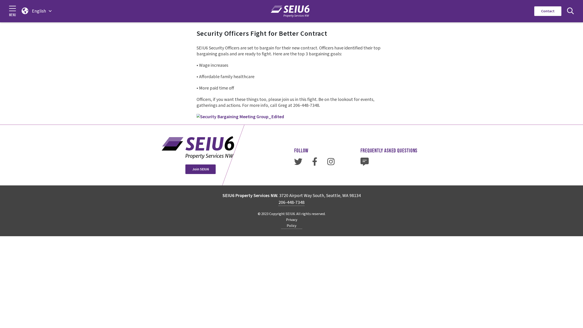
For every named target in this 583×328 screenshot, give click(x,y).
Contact (548, 11)
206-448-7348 (291, 202)
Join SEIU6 (200, 169)
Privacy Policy (291, 222)
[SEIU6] (290, 11)
